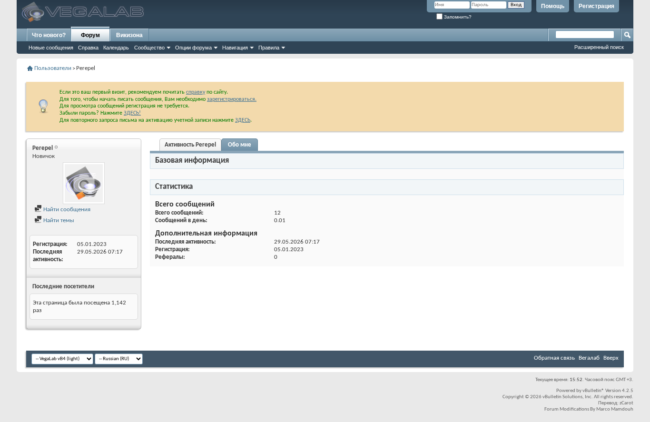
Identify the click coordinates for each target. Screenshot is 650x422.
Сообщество (149, 47)
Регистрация (596, 6)
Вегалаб (589, 358)
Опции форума (193, 47)
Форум (90, 35)
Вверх (611, 358)
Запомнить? (457, 17)
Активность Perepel (190, 145)
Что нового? (49, 35)
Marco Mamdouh (614, 409)
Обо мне (239, 145)
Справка (88, 47)
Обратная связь (554, 358)
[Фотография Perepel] (84, 183)
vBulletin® (593, 390)
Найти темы (58, 220)
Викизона (129, 35)
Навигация (235, 47)
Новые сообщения (51, 47)
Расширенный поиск (599, 47)
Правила (268, 47)
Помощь (552, 6)
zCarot (626, 403)
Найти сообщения (66, 209)
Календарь (116, 47)
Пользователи (52, 68)
